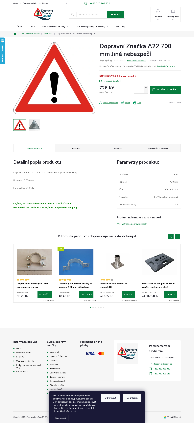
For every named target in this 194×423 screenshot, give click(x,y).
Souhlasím (132, 398)
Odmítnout (110, 398)
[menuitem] (19, 26)
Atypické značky (57, 385)
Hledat (115, 14)
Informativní (55, 369)
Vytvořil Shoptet (174, 417)
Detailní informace (165, 66)
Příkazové (54, 365)
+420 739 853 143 (162, 373)
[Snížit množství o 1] (146, 91)
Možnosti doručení (112, 81)
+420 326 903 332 (162, 369)
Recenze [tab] (76, 148)
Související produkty (158, 148)
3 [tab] (95, 307)
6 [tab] (103, 307)
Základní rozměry (57, 377)
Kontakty (46, 3)
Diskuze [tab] (118, 148)
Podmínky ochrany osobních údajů (28, 366)
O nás (15, 3)
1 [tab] (90, 307)
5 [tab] (101, 307)
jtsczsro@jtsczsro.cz (163, 364)
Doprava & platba (30, 3)
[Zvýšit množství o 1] (146, 88)
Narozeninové (56, 389)
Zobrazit (129, 294)
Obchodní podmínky (25, 361)
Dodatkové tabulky (58, 373)
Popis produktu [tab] (34, 148)
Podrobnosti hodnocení (136, 60)
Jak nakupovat (22, 371)
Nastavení (60, 418)
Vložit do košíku (167, 89)
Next (177, 236)
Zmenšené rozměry (58, 381)
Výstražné (54, 352)
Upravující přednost (58, 356)
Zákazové (54, 360)
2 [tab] (93, 307)
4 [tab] (98, 307)
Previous (171, 236)
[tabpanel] (34, 273)
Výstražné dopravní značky (133, 224)
